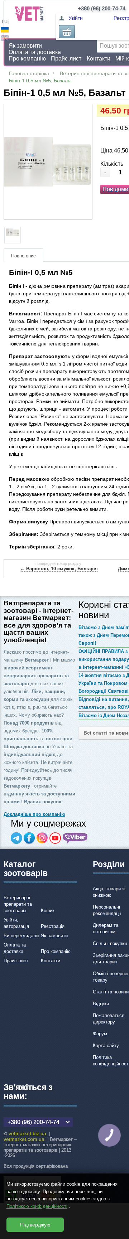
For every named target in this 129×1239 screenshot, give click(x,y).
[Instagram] (42, 838)
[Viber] (75, 838)
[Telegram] (16, 838)
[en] (4, 39)
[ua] (4, 30)
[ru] (4, 22)
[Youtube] (55, 838)
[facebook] (29, 838)
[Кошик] (67, 31)
